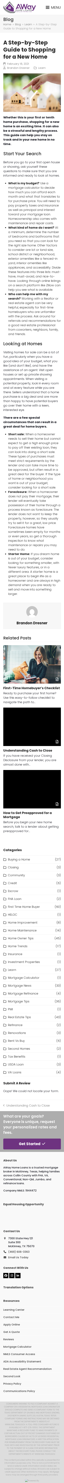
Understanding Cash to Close (27, 750)
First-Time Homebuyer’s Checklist (31, 688)
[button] (53, 7)
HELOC (12, 915)
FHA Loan (14, 899)
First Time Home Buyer (24, 907)
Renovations (17, 1033)
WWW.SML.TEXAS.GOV (45, 1454)
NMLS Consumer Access (19, 1354)
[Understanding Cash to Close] (32, 727)
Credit (12, 883)
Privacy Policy (12, 1384)
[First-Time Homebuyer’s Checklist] (32, 664)
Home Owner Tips (20, 938)
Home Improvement (22, 922)
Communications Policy (19, 1391)
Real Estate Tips (19, 1017)
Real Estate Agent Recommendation (27, 1369)
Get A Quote (11, 1332)
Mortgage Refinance (23, 993)
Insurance (15, 954)
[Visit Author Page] (32, 612)
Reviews (8, 1339)
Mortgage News (19, 986)
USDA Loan (16, 1064)
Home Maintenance (22, 930)
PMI (10, 1009)
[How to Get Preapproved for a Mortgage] (32, 789)
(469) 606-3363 (19, 1252)
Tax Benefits (16, 1056)
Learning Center (13, 1310)
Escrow (13, 891)
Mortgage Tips (18, 1001)
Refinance (15, 1025)
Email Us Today (18, 1257)
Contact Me (11, 1317)
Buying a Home (19, 859)
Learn (42, 68)
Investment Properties (24, 962)
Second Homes (19, 1049)
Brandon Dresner (18, 68)
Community (16, 875)
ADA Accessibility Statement (22, 1361)
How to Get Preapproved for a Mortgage (27, 815)
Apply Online (11, 1324)
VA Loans (14, 1072)
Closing (13, 867)
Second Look (11, 1376)
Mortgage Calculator (23, 978)
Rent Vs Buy (16, 1041)
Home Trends (17, 946)
